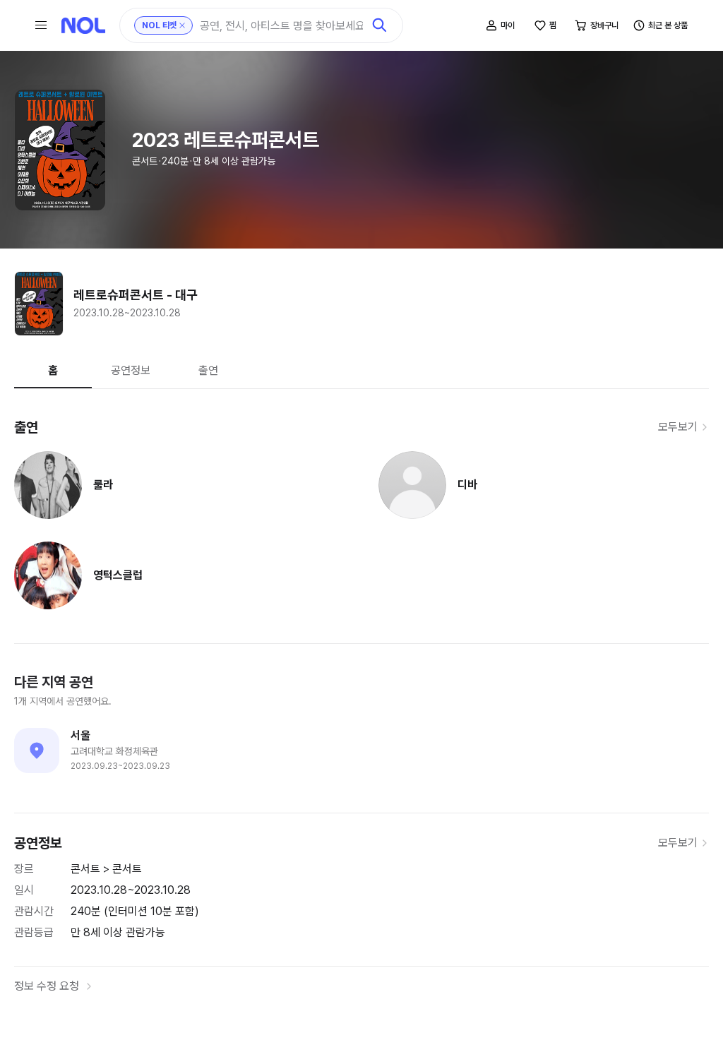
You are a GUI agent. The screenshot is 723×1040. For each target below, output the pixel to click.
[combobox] (281, 25)
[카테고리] (41, 25)
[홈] (83, 25)
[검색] (380, 25)
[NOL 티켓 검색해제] (182, 25)
